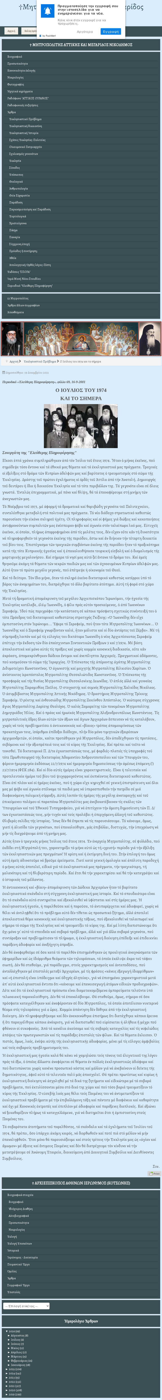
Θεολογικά (15, 182)
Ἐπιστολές (13, 1292)
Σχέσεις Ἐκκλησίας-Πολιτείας (26, 140)
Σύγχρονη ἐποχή (18, 244)
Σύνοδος (13, 168)
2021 (10, 1386)
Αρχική (11, 31)
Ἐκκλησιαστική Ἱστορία (22, 133)
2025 (10, 1369)
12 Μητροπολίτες (17, 298)
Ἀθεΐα (11, 258)
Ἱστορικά (13, 1251)
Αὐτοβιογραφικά (18, 1216)
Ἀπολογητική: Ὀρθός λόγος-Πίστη (29, 265)
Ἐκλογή (12, 1237)
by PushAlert (49, 35)
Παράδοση (15, 202)
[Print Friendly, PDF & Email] (154, 1173)
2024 (10, 1373)
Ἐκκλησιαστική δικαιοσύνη (24, 126)
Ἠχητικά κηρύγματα (20, 91)
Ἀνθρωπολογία (17, 189)
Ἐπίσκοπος (15, 175)
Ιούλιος (13, 1340)
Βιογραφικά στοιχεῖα (20, 1195)
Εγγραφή (111, 31)
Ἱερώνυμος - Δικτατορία (22, 1257)
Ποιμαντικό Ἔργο (18, 1264)
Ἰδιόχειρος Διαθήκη (20, 1209)
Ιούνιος (13, 1344)
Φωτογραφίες (15, 84)
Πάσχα (12, 230)
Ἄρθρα (11, 112)
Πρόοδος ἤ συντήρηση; (22, 251)
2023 (10, 1378)
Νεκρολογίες (15, 78)
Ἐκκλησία (14, 161)
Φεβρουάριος (17, 1361)
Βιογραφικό (14, 57)
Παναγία (13, 237)
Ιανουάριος (16, 1365)
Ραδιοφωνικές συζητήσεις (22, 105)
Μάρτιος (14, 1357)
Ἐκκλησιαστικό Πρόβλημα (24, 119)
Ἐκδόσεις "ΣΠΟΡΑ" (18, 272)
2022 (10, 1382)
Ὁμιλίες (12, 1271)
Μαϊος (13, 1348)
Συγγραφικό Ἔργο (18, 1285)
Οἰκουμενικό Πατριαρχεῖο (24, 147)
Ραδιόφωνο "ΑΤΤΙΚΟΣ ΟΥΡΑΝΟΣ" (28, 98)
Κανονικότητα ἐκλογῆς (21, 71)
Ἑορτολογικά (16, 216)
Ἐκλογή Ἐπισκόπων (19, 1244)
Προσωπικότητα (17, 64)
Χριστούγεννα (17, 223)
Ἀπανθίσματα (15, 312)
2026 (10, 1331)
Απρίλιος (14, 1352)
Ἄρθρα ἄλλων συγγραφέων (23, 305)
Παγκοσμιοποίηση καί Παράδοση (29, 209)
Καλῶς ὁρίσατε (31, 31)
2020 (10, 1390)
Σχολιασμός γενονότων (22, 154)
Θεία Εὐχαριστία (18, 196)
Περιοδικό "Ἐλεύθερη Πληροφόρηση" (30, 286)
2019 (10, 1394)
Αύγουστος (15, 1336)
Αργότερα (85, 31)
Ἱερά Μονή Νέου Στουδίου (24, 279)
